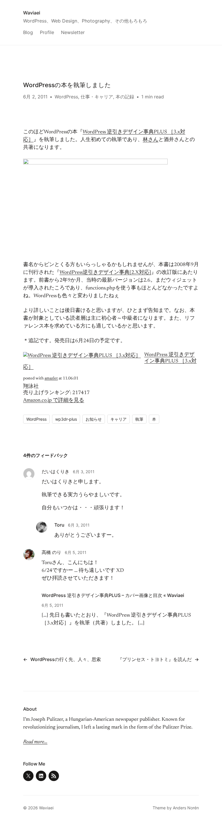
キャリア (118, 419)
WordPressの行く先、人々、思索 (65, 659)
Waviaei (31, 13)
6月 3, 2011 (84, 471)
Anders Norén (186, 807)
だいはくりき (55, 471)
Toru (59, 525)
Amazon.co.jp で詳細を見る (53, 400)
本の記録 (125, 97)
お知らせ (94, 419)
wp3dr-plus (66, 419)
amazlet (51, 378)
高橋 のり (51, 552)
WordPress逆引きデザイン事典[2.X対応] (105, 272)
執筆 (139, 419)
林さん (150, 140)
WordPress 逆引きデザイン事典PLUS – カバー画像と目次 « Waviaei (113, 595)
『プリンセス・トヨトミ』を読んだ (155, 659)
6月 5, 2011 (75, 552)
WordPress (66, 97)
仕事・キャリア (97, 97)
